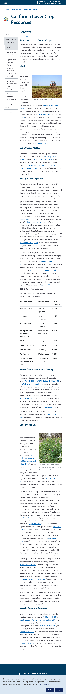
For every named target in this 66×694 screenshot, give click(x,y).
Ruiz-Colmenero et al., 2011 (30, 384)
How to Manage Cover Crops (11, 41)
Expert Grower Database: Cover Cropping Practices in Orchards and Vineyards (11, 68)
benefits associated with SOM (42, 159)
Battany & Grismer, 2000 (51, 381)
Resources (9, 112)
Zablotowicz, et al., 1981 (33, 222)
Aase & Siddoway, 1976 (33, 381)
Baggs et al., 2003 (35, 524)
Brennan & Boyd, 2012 (32, 165)
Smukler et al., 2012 (50, 407)
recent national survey (29, 168)
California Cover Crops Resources (21, 9)
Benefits (9, 47)
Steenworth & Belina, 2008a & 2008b (33, 579)
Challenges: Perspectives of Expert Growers (12, 85)
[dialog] (33, 684)
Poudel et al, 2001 (36, 270)
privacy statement (45, 684)
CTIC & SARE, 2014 (43, 114)
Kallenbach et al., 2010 (28, 564)
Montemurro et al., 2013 (29, 242)
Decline (50, 690)
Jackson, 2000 (46, 285)
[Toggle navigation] (5, 3)
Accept (59, 690)
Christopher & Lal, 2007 (28, 219)
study (23, 117)
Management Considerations (12, 53)
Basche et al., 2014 (27, 518)
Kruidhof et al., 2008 (50, 617)
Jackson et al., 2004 (48, 165)
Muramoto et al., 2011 (42, 143)
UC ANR (6, 9)
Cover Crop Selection (9, 105)
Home (8, 35)
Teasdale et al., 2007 (27, 620)
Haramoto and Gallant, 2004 (45, 620)
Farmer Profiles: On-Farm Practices (11, 96)
